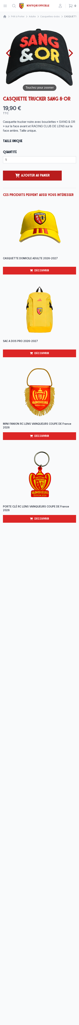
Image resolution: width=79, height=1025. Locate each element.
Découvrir (55, 271)
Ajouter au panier (35, 175)
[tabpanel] (39, 58)
